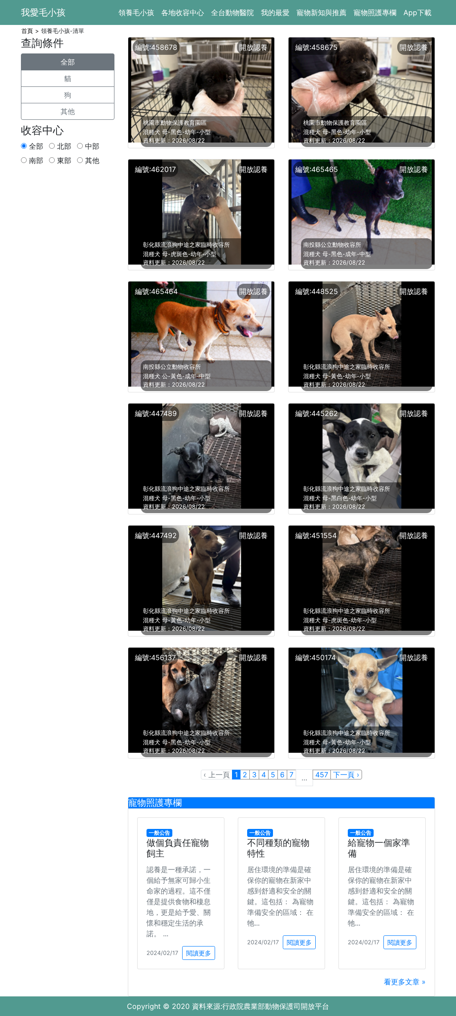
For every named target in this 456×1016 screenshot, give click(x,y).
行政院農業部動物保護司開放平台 (275, 1006)
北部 (63, 146)
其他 (68, 111)
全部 (68, 61)
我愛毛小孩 (43, 12)
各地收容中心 (182, 12)
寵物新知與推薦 (321, 12)
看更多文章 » (405, 981)
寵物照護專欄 (375, 12)
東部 (63, 160)
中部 (91, 146)
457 (321, 774)
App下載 (417, 12)
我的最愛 (275, 12)
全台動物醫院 (232, 12)
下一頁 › (346, 774)
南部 (35, 160)
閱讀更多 (198, 953)
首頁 (27, 31)
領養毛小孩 (136, 12)
